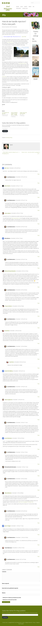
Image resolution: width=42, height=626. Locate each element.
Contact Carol (4, 622)
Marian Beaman (8, 493)
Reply (38, 174)
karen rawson (7, 213)
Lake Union (4, 76)
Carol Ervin (7, 330)
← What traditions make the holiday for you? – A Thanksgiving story (10, 153)
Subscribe (5, 131)
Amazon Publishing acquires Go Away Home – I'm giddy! (14, 113)
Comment (4, 571)
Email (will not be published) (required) (10, 588)
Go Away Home (10, 42)
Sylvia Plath (24, 36)
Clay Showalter (21, 623)
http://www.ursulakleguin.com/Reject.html (25, 502)
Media (30, 6)
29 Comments (14, 26)
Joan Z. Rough (7, 525)
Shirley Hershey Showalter (10, 271)
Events (25, 6)
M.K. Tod (6, 168)
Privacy (34, 622)
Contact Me (25, 8)
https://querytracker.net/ (16, 218)
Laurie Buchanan (8, 438)
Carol (4, 26)
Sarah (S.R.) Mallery (9, 371)
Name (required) (5, 583)
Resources (18, 8)
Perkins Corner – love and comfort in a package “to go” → (31, 153)
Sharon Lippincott (8, 399)
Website (3, 592)
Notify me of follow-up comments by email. (12, 597)
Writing (11, 137)
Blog (21, 6)
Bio (33, 6)
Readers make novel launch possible (23, 113)
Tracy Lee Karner (8, 306)
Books (17, 6)
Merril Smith (7, 185)
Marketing (7, 137)
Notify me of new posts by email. (10, 599)
